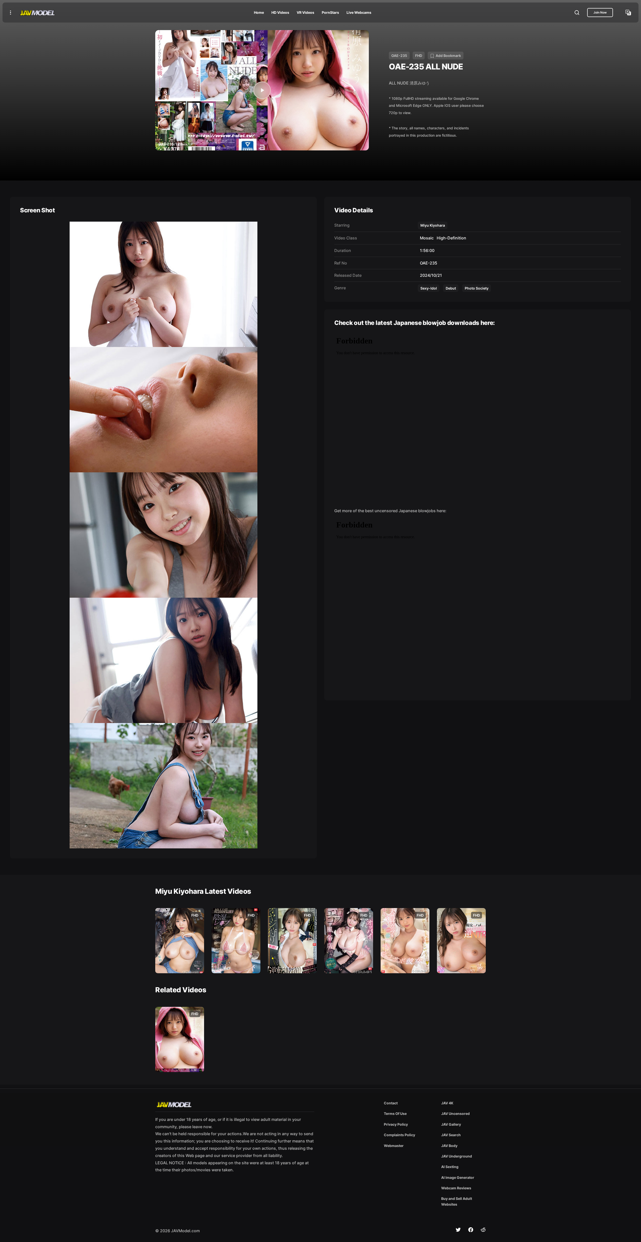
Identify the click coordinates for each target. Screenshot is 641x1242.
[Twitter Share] (458, 1229)
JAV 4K (447, 1103)
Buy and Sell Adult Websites (456, 1201)
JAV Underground (456, 1156)
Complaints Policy (399, 1135)
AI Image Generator (457, 1177)
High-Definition (450, 237)
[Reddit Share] (483, 1229)
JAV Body (449, 1145)
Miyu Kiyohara (432, 225)
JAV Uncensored (455, 1113)
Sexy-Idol (428, 288)
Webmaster (394, 1145)
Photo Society (477, 288)
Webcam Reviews (456, 1188)
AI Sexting (449, 1167)
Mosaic (426, 237)
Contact (391, 1103)
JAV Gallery (451, 1124)
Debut (451, 288)
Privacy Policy (396, 1124)
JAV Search (451, 1135)
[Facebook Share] (470, 1229)
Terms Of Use (395, 1113)
